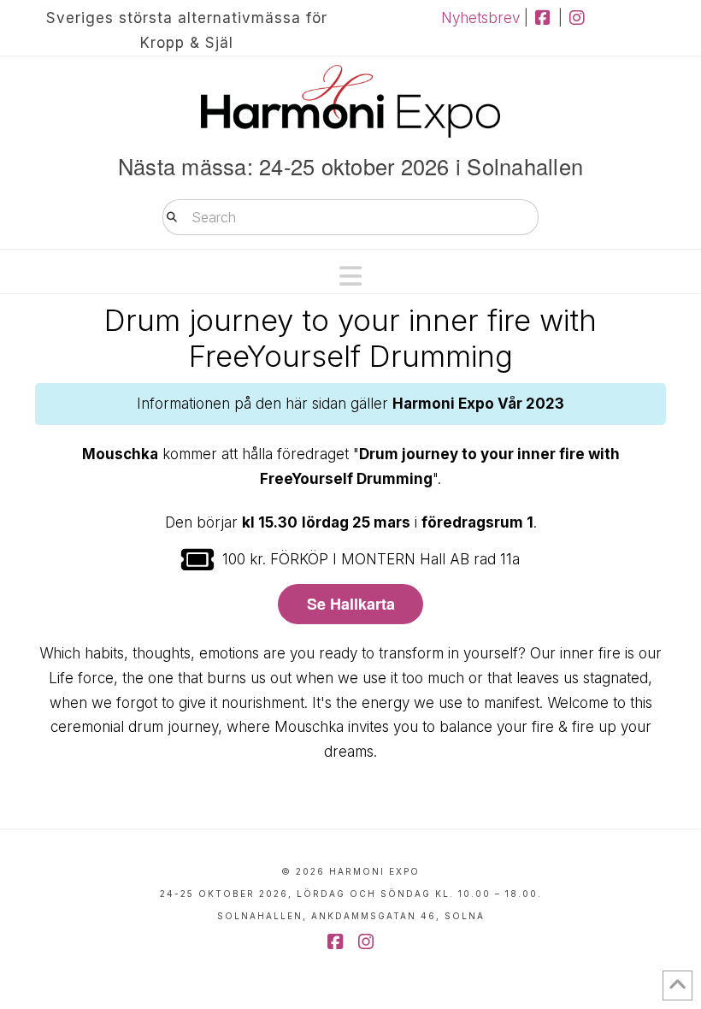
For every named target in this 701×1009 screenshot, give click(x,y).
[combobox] (350, 217)
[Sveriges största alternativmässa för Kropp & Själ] (350, 101)
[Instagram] (577, 18)
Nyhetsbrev (480, 18)
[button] (350, 276)
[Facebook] (543, 18)
